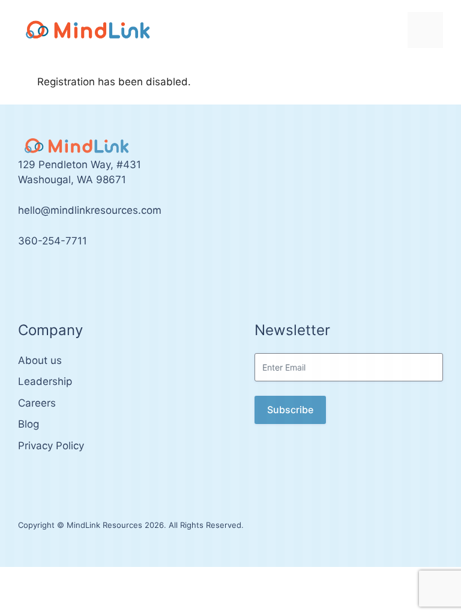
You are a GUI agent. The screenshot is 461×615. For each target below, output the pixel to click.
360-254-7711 (52, 241)
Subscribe (290, 410)
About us (40, 360)
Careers (37, 403)
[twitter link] (21, 276)
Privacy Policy (51, 446)
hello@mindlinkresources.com (89, 210)
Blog (28, 424)
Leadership (45, 381)
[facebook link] (34, 276)
